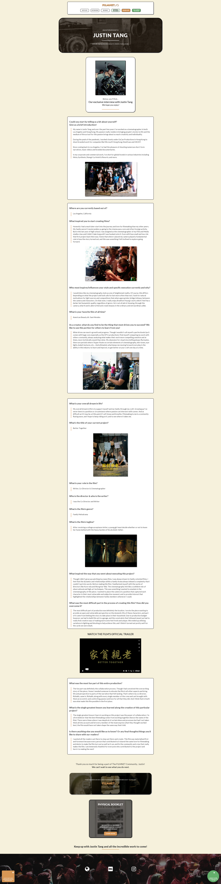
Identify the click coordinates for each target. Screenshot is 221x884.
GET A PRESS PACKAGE (136, 10)
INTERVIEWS (95, 10)
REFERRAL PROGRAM (116, 10)
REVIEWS (105, 10)
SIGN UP (126, 10)
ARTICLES (84, 10)
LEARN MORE (110, 833)
